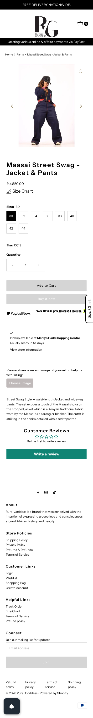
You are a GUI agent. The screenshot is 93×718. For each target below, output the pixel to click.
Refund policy (15, 621)
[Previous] (12, 106)
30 (11, 216)
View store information (26, 349)
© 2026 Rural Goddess (21, 693)
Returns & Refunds (19, 550)
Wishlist (11, 578)
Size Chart (13, 611)
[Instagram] (46, 492)
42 (11, 228)
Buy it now (46, 299)
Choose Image (20, 383)
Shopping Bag (16, 583)
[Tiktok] (54, 492)
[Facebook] (38, 492)
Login (10, 573)
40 (72, 216)
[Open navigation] (7, 24)
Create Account (17, 588)
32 (23, 216)
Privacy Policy (15, 545)
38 (60, 216)
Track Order (14, 606)
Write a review (46, 454)
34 (35, 216)
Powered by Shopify (54, 693)
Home (9, 54)
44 (23, 228)
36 (47, 216)
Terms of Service (17, 554)
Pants (20, 54)
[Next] (81, 106)
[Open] (12, 706)
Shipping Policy (17, 540)
